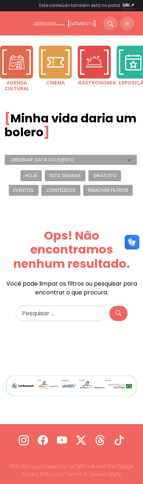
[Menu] (127, 23)
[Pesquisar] (118, 313)
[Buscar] (110, 23)
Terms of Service (86, 474)
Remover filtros (108, 190)
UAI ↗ (128, 5)
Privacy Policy (37, 474)
